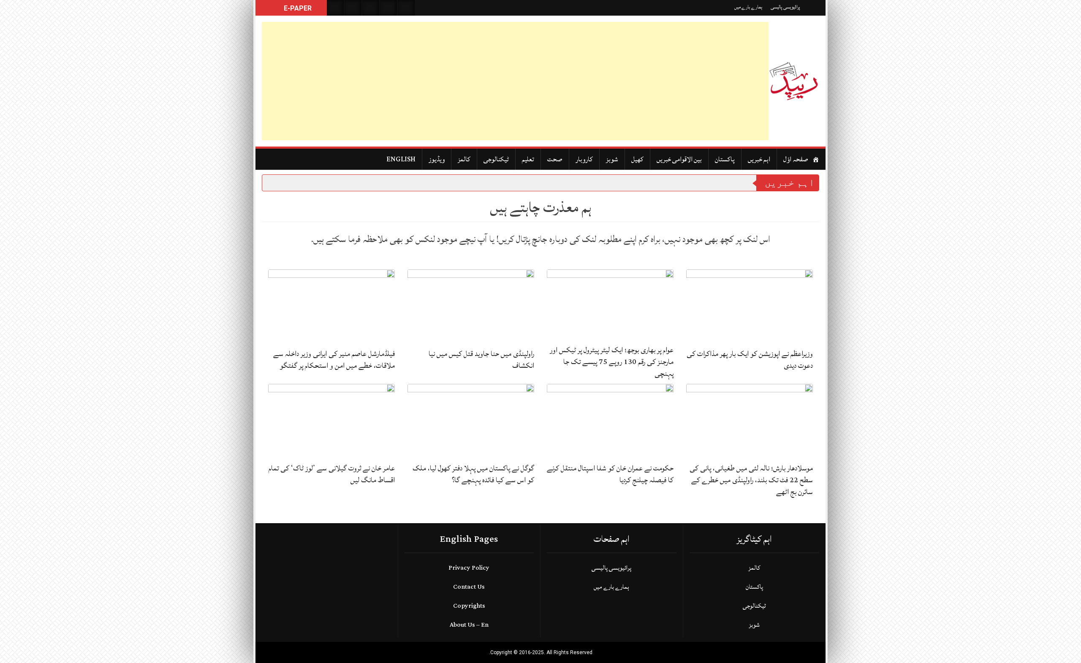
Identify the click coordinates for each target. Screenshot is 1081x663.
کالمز (464, 159)
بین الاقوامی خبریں (679, 159)
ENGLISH (401, 159)
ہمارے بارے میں (748, 7)
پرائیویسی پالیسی (785, 7)
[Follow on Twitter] (370, 8)
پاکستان (725, 159)
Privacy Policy (468, 568)
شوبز (612, 159)
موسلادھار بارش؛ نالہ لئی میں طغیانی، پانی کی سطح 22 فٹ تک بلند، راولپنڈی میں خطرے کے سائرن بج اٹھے (751, 480)
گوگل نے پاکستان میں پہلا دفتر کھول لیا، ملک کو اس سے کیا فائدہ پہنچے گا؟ (473, 474)
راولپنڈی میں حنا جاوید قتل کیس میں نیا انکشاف (481, 359)
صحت (554, 159)
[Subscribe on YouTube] (388, 8)
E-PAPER (297, 8)
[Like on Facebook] (353, 8)
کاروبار (584, 159)
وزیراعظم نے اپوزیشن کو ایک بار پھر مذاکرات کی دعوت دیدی (750, 359)
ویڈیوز (437, 159)
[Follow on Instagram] (406, 8)
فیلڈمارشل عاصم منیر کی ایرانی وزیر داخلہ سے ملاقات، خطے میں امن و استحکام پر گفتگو (334, 359)
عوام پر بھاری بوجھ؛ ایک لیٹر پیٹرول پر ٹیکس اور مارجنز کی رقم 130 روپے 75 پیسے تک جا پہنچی (612, 361)
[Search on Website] (335, 8)
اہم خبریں (759, 159)
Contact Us (469, 587)
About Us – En (469, 625)
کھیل (637, 159)
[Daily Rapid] (794, 81)
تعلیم (528, 159)
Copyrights (469, 606)
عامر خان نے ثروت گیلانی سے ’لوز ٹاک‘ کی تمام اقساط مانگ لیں (332, 474)
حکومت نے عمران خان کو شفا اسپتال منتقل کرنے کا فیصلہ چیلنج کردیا (610, 474)
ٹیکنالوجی (496, 159)
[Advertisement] (515, 81)
